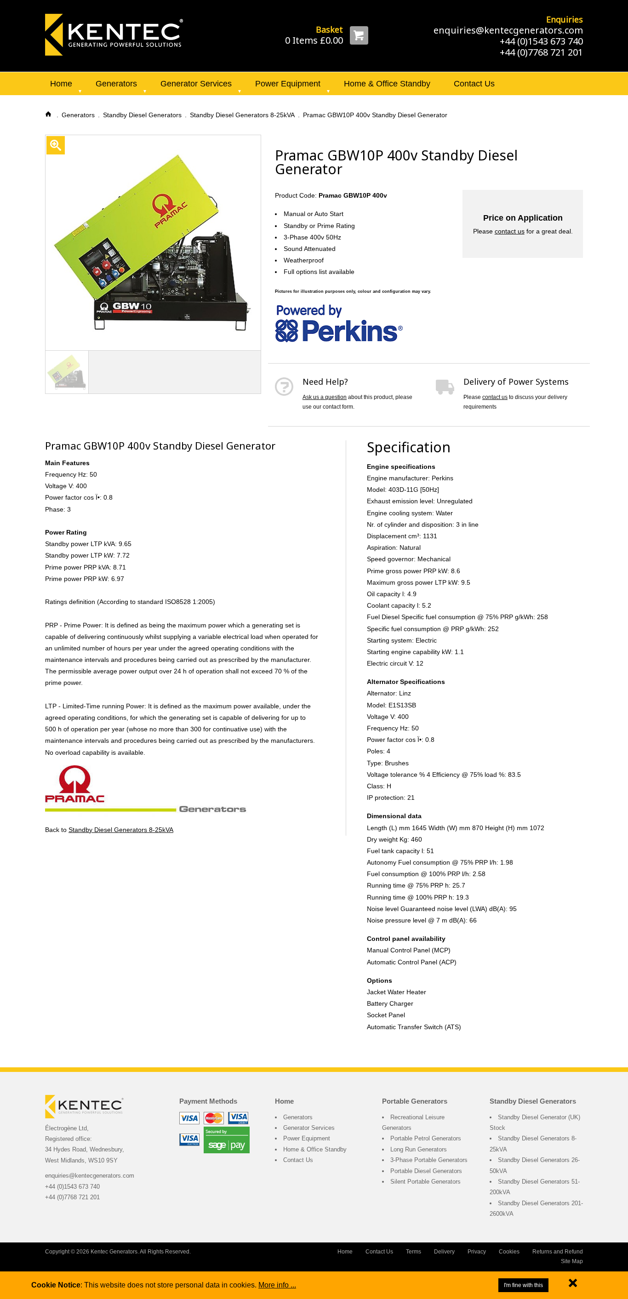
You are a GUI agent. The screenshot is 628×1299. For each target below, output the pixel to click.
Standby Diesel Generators (533, 1101)
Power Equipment (287, 83)
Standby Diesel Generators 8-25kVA (121, 829)
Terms (413, 1251)
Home (61, 83)
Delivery (444, 1251)
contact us (510, 231)
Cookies (509, 1251)
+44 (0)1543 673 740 (541, 41)
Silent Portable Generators (425, 1181)
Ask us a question (325, 397)
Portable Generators (414, 1101)
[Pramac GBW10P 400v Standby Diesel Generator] (114, 34)
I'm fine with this (523, 1285)
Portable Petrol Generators (425, 1138)
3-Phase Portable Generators (429, 1160)
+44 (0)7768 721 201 (541, 52)
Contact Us (474, 83)
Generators (116, 83)
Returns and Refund (557, 1251)
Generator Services (196, 83)
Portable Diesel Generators (426, 1171)
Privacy (477, 1251)
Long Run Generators (418, 1149)
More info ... (277, 1285)
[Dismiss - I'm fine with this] (573, 1285)
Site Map (572, 1261)
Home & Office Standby (387, 83)
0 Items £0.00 (314, 40)
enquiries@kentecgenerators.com (508, 30)
